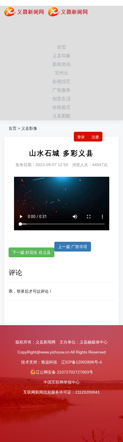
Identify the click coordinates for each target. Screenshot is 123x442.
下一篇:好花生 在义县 (31, 252)
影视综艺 (61, 81)
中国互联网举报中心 (61, 382)
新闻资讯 (61, 64)
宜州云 (61, 72)
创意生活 (61, 98)
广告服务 (61, 90)
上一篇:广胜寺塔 (72, 246)
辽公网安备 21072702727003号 (64, 372)
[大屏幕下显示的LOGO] (66, 13)
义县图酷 (61, 115)
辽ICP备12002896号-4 (81, 362)
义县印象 (61, 55)
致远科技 (49, 362)
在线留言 (61, 107)
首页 (61, 47)
